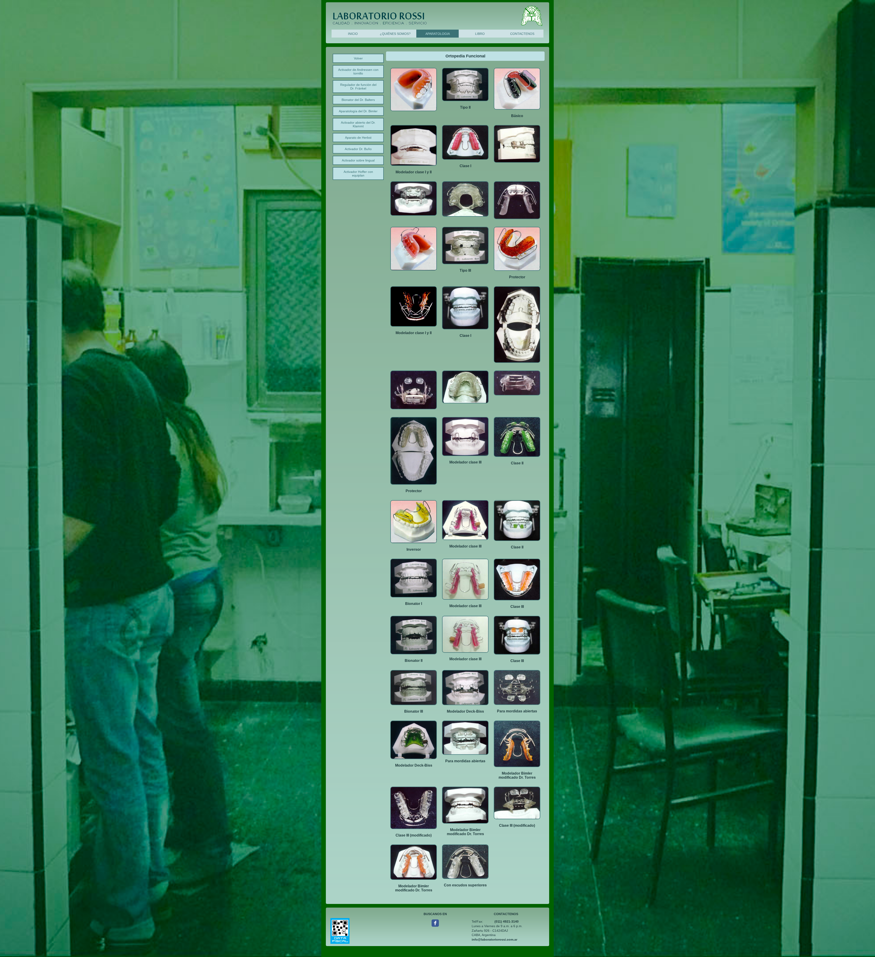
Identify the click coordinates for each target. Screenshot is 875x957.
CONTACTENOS (522, 34)
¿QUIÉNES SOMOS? (395, 34)
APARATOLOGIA (437, 34)
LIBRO (480, 34)
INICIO (353, 34)
